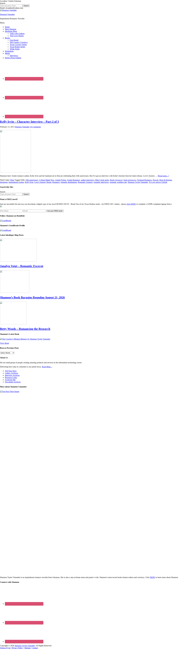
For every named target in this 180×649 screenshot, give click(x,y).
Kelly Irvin (29, 182)
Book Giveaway (116, 180)
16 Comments (35, 127)
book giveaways (130, 180)
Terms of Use (5, 648)
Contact (35, 648)
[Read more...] (163, 176)
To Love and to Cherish (158, 182)
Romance (56, 182)
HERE (152, 577)
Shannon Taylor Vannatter (138, 182)
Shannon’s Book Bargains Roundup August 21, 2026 (32, 297)
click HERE (131, 204)
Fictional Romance (144, 180)
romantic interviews (101, 182)
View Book (4, 343)
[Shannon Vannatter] (8, 10)
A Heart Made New (46, 180)
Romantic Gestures (85, 182)
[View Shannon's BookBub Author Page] (5, 221)
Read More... (47, 367)
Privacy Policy (17, 648)
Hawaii (155, 180)
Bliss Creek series (102, 180)
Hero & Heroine (165, 180)
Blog (12, 180)
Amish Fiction (60, 180)
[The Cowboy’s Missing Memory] (25, 339)
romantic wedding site (118, 182)
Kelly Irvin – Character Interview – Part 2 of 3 (29, 121)
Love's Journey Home (42, 182)
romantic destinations (69, 182)
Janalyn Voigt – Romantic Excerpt (21, 266)
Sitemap (27, 648)
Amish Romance (73, 180)
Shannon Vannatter (7, 14)
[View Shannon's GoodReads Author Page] (5, 230)
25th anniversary (31, 180)
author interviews (87, 180)
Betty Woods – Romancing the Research (25, 328)
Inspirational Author (16, 182)
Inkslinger (4, 182)
